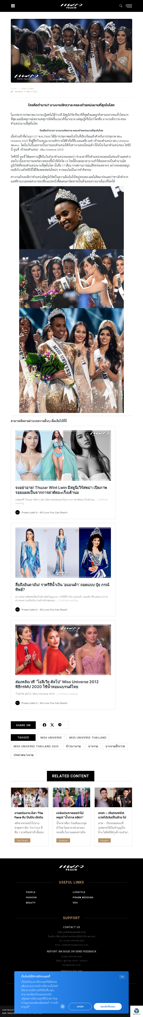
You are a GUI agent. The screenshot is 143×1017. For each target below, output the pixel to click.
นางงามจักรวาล (115, 746)
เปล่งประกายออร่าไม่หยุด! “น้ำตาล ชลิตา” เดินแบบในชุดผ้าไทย (70, 817)
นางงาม (93, 746)
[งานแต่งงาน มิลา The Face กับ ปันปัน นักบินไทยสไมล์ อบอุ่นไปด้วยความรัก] (29, 797)
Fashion (63, 840)
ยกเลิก (80, 1006)
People (104, 840)
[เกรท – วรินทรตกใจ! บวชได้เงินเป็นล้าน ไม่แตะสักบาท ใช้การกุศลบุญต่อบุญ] (113, 797)
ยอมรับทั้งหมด (107, 1006)
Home (14, 88)
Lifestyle (79, 892)
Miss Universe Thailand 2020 (36, 746)
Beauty (31, 902)
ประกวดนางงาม (24, 755)
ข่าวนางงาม (73, 746)
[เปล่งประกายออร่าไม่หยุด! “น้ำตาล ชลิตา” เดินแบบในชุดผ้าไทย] (71, 797)
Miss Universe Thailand (87, 737)
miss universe (51, 737)
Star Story (27, 88)
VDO (75, 902)
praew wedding (83, 897)
